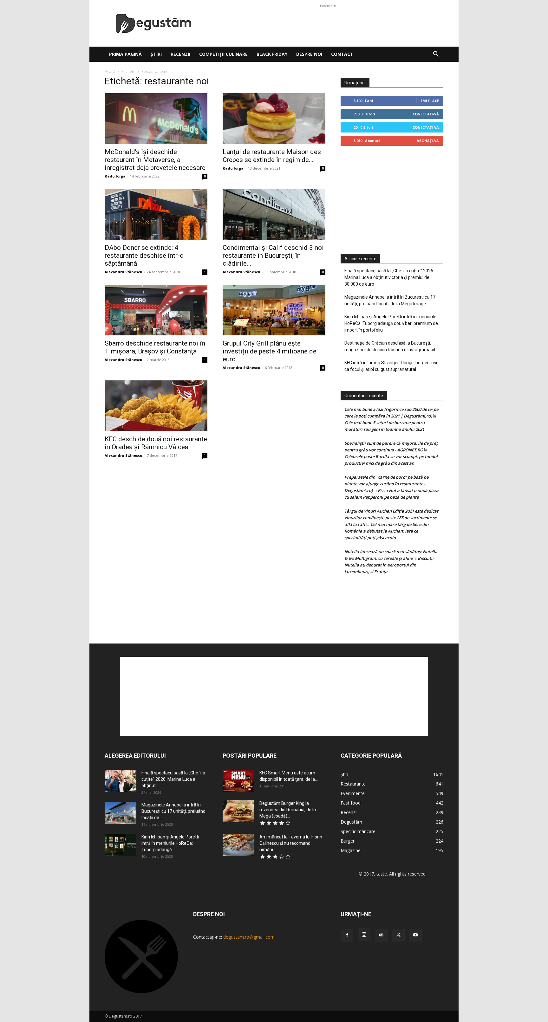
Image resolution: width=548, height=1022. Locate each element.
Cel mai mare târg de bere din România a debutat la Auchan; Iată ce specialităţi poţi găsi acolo (386, 530)
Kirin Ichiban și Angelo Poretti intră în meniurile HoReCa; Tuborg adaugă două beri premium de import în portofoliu (391, 323)
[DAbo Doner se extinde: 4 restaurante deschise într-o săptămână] (156, 214)
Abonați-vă (428, 140)
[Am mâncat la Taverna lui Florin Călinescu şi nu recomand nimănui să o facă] (238, 845)
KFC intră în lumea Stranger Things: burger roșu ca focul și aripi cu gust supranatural (391, 366)
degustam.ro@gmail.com (249, 937)
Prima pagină (125, 54)
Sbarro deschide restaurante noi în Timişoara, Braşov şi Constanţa (155, 347)
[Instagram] (364, 934)
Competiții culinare (223, 54)
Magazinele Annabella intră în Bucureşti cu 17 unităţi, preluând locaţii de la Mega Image (389, 300)
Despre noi (309, 54)
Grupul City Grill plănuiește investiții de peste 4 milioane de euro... (269, 351)
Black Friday (272, 54)
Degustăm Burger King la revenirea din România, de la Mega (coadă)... (287, 809)
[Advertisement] (327, 23)
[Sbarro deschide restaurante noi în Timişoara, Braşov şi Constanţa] (156, 310)
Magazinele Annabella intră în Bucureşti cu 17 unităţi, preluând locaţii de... (173, 811)
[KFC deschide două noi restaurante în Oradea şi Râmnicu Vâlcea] (156, 405)
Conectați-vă (426, 114)
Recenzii (180, 54)
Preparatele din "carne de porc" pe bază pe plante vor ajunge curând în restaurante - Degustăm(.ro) (386, 483)
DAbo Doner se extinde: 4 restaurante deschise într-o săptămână (144, 255)
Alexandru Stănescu (123, 271)
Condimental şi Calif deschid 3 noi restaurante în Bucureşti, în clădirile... (273, 255)
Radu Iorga (115, 176)
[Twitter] (398, 935)
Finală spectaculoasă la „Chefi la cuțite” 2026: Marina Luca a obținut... (173, 779)
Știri (156, 54)
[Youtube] (415, 935)
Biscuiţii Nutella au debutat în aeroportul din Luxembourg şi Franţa (389, 564)
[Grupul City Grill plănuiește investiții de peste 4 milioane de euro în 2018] (274, 310)
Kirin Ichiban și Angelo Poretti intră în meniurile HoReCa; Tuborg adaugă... (170, 843)
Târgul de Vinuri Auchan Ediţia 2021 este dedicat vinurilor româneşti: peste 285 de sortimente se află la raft (391, 517)
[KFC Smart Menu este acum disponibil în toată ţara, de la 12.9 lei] (238, 781)
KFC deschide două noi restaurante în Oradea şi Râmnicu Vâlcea (156, 443)
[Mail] (381, 935)
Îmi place (430, 100)
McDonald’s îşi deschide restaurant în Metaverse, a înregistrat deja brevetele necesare (155, 159)
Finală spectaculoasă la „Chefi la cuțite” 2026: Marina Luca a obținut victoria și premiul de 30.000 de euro (389, 277)
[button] (435, 55)
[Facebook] (347, 935)
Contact (342, 54)
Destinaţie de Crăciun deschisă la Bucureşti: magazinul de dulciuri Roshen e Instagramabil (389, 346)
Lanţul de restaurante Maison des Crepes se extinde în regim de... (272, 156)
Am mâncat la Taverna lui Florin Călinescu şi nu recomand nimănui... (290, 843)
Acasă (110, 71)
